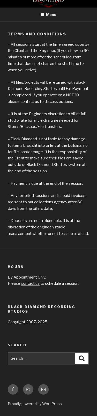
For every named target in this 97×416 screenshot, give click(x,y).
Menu (51, 14)
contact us (30, 283)
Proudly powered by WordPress (35, 404)
